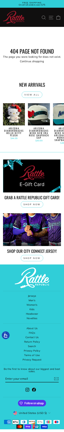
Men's (32, 300)
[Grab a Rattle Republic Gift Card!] (32, 175)
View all (32, 94)
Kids (32, 309)
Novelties (32, 318)
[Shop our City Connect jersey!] (32, 229)
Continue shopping (32, 61)
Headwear (32, 313)
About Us (32, 328)
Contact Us (32, 337)
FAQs (32, 332)
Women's (32, 304)
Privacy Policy (32, 350)
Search (32, 346)
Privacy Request (32, 359)
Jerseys (32, 295)
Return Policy (32, 341)
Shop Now (32, 258)
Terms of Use (32, 355)
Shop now (32, 204)
